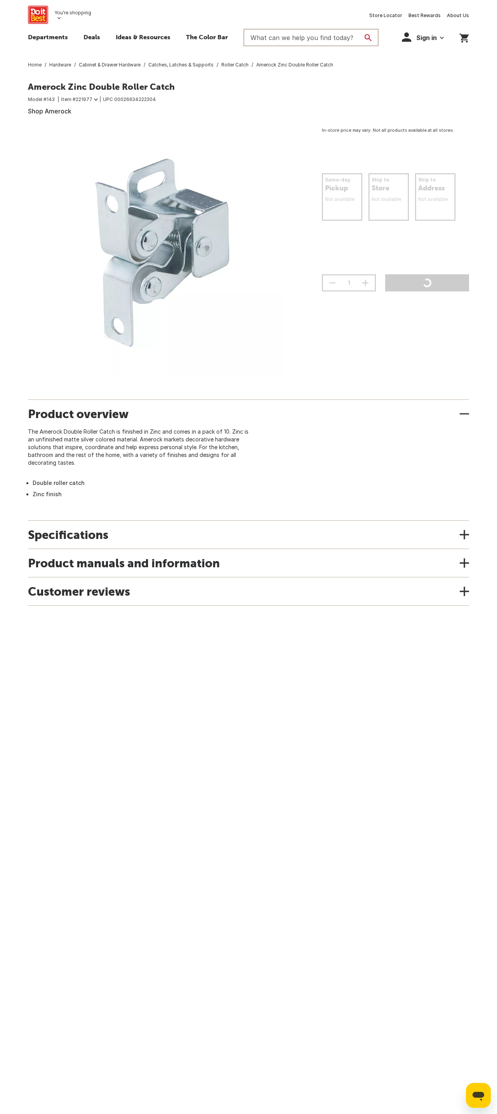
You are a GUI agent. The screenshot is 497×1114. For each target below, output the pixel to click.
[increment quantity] (365, 283)
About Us (458, 15)
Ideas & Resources (143, 36)
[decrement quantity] (332, 283)
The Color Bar (207, 36)
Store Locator (385, 15)
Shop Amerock (49, 111)
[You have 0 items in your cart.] (464, 37)
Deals (91, 36)
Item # (76, 99)
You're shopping (72, 13)
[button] (423, 37)
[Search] (368, 37)
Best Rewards (424, 15)
